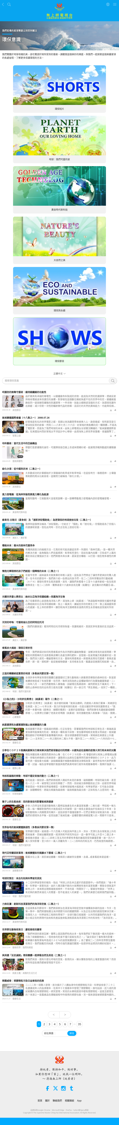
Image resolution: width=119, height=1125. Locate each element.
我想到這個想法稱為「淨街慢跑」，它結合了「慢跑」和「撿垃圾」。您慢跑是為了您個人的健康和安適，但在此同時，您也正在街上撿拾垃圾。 (70, 525)
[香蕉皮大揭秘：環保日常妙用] (13, 657)
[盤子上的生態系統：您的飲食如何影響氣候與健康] (13, 811)
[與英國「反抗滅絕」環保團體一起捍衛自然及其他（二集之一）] (13, 964)
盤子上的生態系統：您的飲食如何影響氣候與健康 (27, 801)
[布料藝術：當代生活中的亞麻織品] (13, 452)
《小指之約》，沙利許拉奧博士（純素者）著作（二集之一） (33, 699)
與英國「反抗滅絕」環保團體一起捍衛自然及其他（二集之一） (34, 955)
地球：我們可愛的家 (59, 159)
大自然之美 (59, 260)
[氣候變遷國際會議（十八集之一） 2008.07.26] (13, 427)
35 (79, 1024)
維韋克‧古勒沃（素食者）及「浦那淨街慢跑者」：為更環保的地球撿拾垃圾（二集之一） (47, 519)
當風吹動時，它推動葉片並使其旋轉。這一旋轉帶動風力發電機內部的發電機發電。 (68, 498)
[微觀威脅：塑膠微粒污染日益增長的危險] (13, 990)
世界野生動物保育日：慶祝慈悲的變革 (22, 929)
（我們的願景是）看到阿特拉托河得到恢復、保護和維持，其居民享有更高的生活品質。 (70, 626)
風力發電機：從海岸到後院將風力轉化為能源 (25, 494)
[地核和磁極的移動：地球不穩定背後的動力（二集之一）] (13, 785)
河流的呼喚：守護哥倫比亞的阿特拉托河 (23, 622)
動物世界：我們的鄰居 (22, 947)
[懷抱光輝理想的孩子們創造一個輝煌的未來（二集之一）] (13, 580)
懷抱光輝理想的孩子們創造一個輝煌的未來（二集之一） (31, 571)
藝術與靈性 (17, 461)
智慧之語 (16, 436)
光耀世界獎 (17, 614)
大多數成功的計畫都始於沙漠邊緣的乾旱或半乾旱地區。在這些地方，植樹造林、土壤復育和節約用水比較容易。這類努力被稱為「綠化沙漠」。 (70, 474)
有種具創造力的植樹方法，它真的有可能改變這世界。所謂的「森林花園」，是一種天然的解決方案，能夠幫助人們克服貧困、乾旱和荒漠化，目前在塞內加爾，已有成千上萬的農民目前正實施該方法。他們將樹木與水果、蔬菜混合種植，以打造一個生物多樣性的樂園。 (70, 554)
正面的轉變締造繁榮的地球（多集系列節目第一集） (29, 673)
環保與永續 (59, 310)
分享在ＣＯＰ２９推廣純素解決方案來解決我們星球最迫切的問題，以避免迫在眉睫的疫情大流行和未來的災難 (59, 750)
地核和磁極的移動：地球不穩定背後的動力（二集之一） (31, 775)
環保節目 (59, 361)
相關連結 (69, 1100)
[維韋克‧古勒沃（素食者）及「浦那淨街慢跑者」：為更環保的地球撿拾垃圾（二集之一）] (13, 529)
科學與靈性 (17, 794)
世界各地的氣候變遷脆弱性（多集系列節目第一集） (29, 827)
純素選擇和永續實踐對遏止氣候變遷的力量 (24, 724)
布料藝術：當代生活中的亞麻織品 (19, 443)
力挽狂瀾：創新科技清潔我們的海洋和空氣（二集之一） (31, 903)
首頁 (40, 1100)
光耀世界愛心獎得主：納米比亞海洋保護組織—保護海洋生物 (33, 596)
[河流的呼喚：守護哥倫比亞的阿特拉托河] (13, 631)
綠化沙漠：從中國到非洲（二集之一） (22, 468)
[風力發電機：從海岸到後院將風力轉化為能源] (13, 503)
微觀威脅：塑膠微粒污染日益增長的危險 (23, 980)
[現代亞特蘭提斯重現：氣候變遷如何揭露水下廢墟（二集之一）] (13, 862)
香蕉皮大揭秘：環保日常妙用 (17, 647)
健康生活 (16, 743)
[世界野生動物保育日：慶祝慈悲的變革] (13, 939)
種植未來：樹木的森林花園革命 (18, 545)
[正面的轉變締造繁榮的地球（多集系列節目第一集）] (13, 682)
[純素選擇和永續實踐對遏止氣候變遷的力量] (13, 734)
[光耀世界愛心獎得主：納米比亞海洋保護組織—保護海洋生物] (13, 606)
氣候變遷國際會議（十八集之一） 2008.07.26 (25, 417)
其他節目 (16, 410)
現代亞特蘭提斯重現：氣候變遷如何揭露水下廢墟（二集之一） (34, 852)
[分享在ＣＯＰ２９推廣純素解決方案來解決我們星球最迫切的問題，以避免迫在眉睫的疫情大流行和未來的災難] (13, 759)
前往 (72, 1033)
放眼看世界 (17, 871)
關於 (47, 1100)
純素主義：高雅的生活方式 (24, 973)
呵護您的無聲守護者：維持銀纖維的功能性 (24, 392)
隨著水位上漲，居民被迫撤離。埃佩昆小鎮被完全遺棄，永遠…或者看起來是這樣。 (68, 856)
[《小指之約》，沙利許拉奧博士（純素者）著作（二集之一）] (13, 708)
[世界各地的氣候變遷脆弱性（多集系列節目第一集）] (13, 836)
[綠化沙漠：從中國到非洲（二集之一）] (13, 478)
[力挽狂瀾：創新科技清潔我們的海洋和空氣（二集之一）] (13, 913)
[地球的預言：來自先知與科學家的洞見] (13, 887)
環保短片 (59, 109)
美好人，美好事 (19, 538)
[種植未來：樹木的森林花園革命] (13, 554)
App (79, 1100)
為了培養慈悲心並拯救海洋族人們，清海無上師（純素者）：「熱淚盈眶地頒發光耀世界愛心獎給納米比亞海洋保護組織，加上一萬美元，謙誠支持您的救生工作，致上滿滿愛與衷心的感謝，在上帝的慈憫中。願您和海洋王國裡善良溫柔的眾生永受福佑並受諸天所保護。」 (70, 605)
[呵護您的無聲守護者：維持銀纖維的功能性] (13, 401)
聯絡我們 (57, 1100)
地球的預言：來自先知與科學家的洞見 (22, 878)
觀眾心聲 (16, 768)
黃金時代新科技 (59, 209)
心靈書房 (16, 717)
